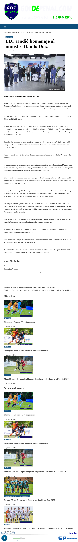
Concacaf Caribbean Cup (10, 496)
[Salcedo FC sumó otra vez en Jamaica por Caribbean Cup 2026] (18, 486)
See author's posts (11, 269)
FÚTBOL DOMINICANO (24, 496)
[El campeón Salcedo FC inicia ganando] (18, 308)
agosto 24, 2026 (11, 326)
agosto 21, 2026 (11, 504)
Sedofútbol (7, 524)
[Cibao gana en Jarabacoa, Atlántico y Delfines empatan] (18, 336)
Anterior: (29, 287)
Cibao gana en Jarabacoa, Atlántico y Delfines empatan (26, 351)
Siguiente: (37, 290)
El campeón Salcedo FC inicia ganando (19, 322)
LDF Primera (9, 37)
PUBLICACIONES (16, 32)
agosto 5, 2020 (10, 50)
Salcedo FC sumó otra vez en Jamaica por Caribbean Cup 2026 (29, 500)
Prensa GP (8, 266)
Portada (6, 32)
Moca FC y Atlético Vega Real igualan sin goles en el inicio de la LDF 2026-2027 (36, 379)
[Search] (72, 26)
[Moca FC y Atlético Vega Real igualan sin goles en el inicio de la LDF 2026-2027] (18, 365)
